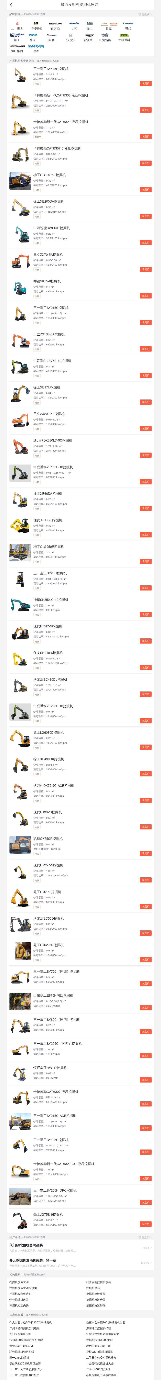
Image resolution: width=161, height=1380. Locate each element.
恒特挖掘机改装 (19, 1299)
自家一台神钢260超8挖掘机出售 (105, 1322)
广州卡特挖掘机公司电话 (24, 1328)
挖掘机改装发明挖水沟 (23, 1288)
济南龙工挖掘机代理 (98, 1328)
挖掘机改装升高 (95, 1299)
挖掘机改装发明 (19, 1282)
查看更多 (144, 14)
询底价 (145, 83)
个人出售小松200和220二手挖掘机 (30, 1322)
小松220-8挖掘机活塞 (99, 1351)
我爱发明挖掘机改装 (98, 1282)
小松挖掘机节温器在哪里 (101, 1375)
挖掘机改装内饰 (19, 1305)
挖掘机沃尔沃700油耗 (99, 1340)
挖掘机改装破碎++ (20, 1294)
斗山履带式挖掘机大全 (100, 1363)
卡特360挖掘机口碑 (21, 1346)
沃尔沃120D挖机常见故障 (25, 1363)
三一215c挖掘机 (19, 1357)
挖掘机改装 (93, 1288)
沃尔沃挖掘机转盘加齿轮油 (102, 1334)
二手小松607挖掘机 (98, 1369)
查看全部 (144, 1237)
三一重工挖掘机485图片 (24, 1375)
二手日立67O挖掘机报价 (101, 1357)
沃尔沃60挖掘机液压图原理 (26, 1340)
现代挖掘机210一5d (98, 1346)
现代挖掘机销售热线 (21, 1351)
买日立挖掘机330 (20, 1334)
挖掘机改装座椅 (95, 1294)
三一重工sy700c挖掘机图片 (26, 1369)
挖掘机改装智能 (95, 1305)
